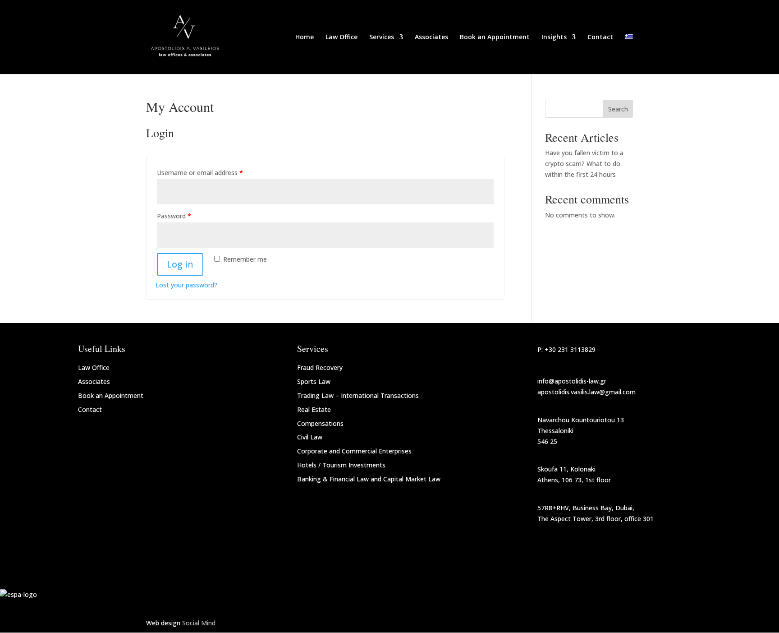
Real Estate (314, 409)
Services (381, 37)
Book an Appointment (495, 37)
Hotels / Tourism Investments (341, 465)
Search (618, 109)
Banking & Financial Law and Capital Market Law (368, 479)
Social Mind (198, 623)
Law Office (341, 37)
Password (174, 216)
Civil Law (309, 437)
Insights (554, 37)
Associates (431, 37)
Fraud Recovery (320, 367)
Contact (600, 37)
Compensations (320, 423)
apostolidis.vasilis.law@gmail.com (586, 392)
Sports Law (313, 381)
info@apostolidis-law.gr (571, 381)
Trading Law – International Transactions (358, 395)
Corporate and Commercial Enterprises (354, 451)
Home (304, 37)
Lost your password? (186, 285)
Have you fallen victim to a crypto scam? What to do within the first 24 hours (584, 163)
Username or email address (200, 172)
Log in (180, 264)
